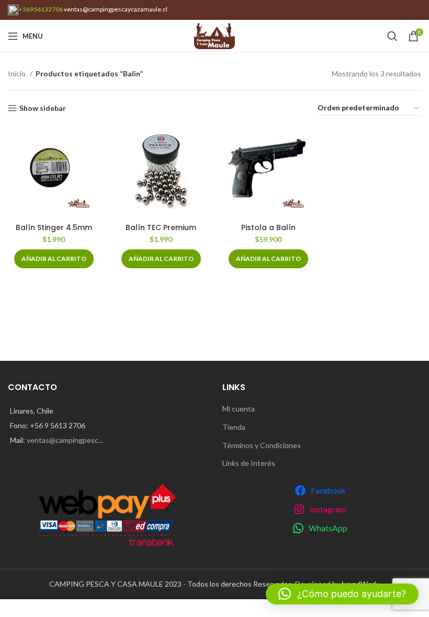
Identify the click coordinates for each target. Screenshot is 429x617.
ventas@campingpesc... (65, 440)
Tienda (233, 426)
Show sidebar (42, 108)
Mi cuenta (238, 408)
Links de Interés (248, 463)
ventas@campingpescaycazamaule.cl (115, 9)
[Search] (392, 36)
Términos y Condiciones (261, 445)
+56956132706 (40, 9)
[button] (54, 258)
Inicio (17, 73)
